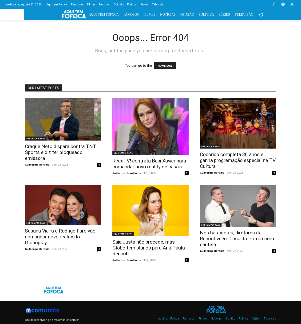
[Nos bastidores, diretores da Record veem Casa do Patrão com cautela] (238, 206)
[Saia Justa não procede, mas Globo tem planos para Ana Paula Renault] (150, 210)
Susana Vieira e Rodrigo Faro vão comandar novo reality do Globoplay (60, 236)
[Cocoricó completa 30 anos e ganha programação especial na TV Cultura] (238, 123)
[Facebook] (273, 4)
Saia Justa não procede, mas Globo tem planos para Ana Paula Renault (148, 248)
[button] (261, 14)
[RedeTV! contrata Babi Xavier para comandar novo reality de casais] (150, 126)
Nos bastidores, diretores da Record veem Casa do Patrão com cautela (237, 238)
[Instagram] (282, 4)
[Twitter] (291, 4)
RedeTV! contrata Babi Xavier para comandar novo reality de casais (149, 164)
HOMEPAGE (165, 65)
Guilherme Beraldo (37, 164)
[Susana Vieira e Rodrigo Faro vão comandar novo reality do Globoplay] (63, 205)
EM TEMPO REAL (35, 138)
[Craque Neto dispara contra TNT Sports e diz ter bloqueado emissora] (63, 119)
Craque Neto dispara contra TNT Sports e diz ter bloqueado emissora (60, 152)
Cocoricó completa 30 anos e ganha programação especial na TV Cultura (238, 160)
